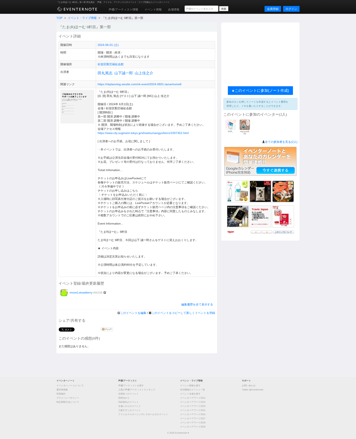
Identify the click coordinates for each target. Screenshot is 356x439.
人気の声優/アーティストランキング (136, 389)
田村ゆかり (124, 398)
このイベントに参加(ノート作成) (262, 90)
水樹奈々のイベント (128, 393)
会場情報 (173, 9)
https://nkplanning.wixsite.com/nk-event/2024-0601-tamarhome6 (140, 84)
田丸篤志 (105, 73)
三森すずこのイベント (129, 410)
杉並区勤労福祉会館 (111, 64)
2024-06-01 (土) (108, 45)
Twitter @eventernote (252, 389)
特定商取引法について (67, 402)
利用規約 (61, 393)
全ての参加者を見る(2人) (281, 141)
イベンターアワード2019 (192, 426)
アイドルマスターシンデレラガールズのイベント (143, 414)
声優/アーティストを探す (131, 385)
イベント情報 (153, 9)
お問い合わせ (248, 385)
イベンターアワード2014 (192, 406)
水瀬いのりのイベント (129, 406)
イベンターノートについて (70, 385)
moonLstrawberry (86, 292)
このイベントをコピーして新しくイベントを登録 (183, 312)
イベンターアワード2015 (192, 410)
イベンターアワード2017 (192, 418)
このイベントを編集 (133, 312)
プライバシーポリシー (67, 398)
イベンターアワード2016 (192, 414)
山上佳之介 (144, 73)
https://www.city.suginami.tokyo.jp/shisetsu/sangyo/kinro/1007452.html (143, 133)
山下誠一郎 (123, 73)
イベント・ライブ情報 (82, 18)
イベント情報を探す (190, 385)
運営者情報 (62, 389)
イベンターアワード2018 (192, 422)
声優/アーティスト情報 (123, 9)
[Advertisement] (260, 53)
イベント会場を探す (190, 393)
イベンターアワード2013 (192, 402)
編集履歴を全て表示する (197, 304)
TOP (59, 18)
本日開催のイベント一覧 (192, 389)
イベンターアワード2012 (192, 398)
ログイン (291, 8)
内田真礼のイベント (128, 402)
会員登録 (273, 8)
